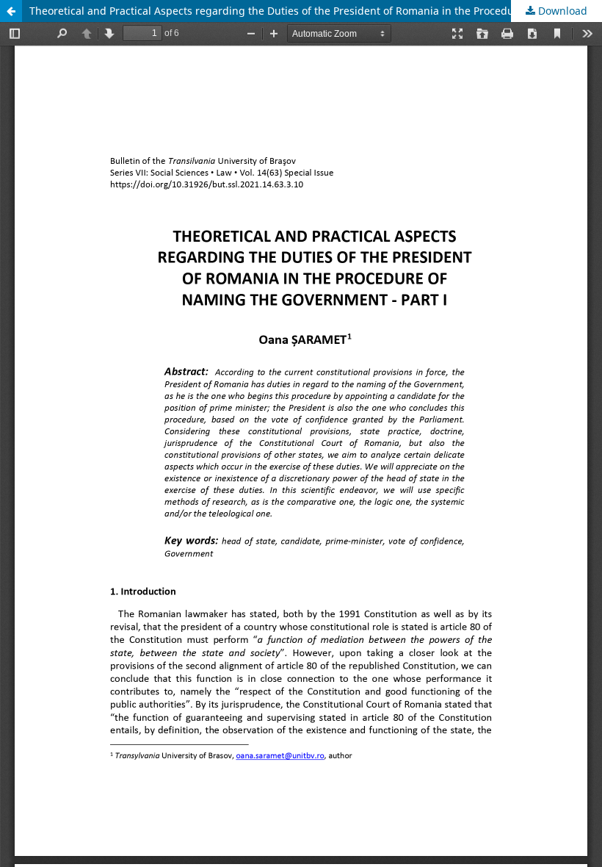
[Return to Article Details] (11, 11)
